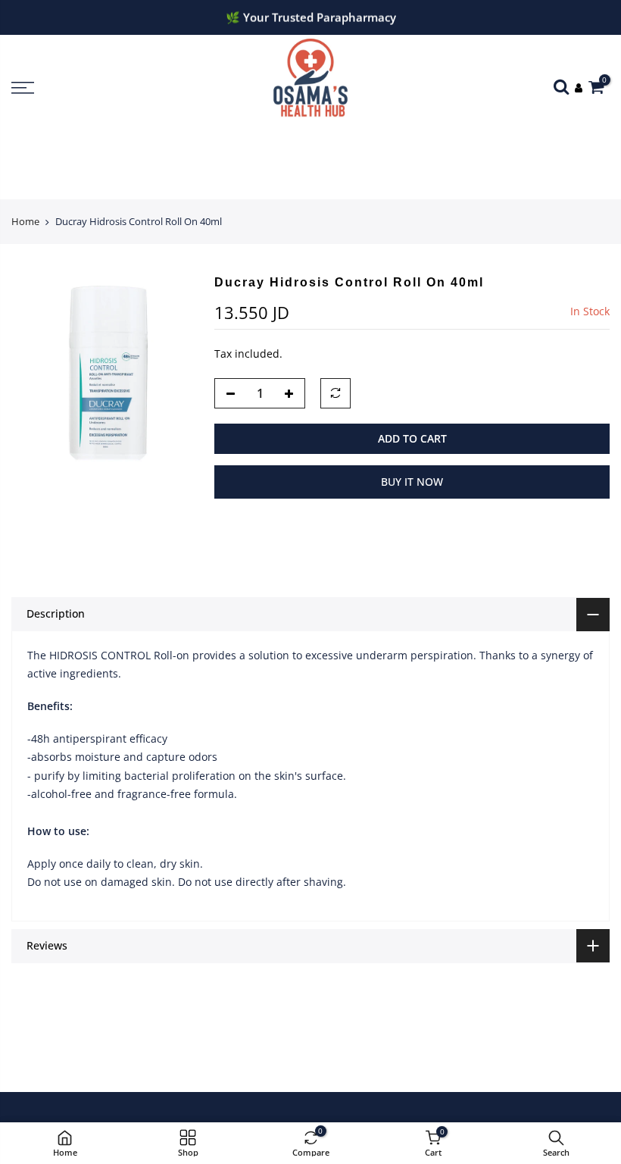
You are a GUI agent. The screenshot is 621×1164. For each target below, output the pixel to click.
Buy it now (412, 481)
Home (25, 221)
